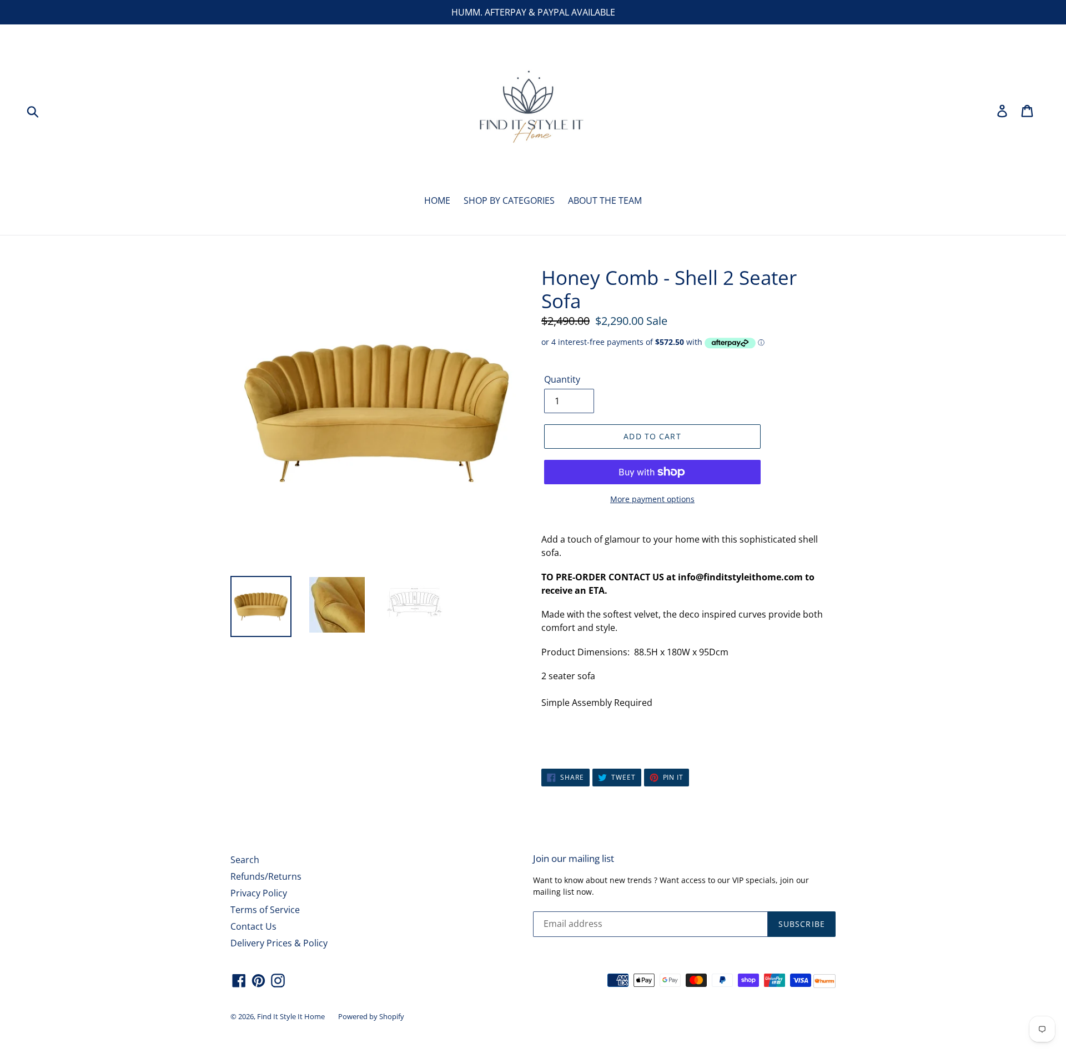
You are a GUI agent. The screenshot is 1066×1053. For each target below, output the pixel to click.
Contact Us (253, 926)
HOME (437, 200)
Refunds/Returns (265, 876)
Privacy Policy (258, 893)
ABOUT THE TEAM (605, 200)
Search (244, 860)
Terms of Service (265, 910)
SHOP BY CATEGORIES (509, 200)
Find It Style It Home (291, 1016)
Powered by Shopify (371, 1016)
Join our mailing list (573, 858)
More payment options (652, 499)
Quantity (562, 379)
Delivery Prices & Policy (279, 943)
